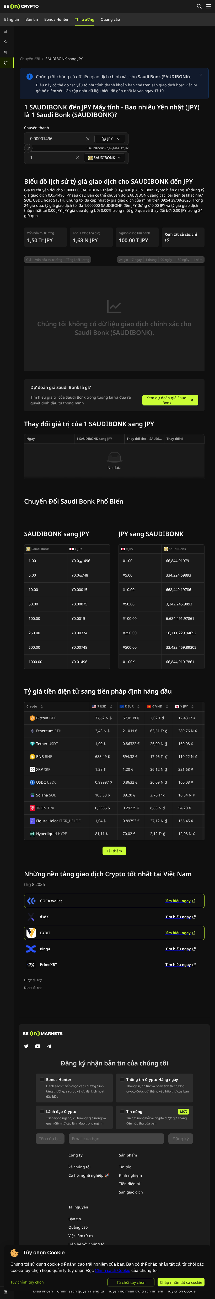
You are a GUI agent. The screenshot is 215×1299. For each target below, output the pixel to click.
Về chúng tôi (79, 1166)
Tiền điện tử (129, 1183)
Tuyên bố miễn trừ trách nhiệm (135, 1291)
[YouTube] (38, 1046)
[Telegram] (49, 1046)
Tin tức (125, 1166)
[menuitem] (7, 31)
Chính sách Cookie (112, 1270)
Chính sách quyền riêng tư (80, 1291)
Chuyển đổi (30, 58)
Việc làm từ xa (80, 1235)
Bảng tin (11, 19)
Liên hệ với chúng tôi (86, 1244)
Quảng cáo (110, 19)
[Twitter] (26, 1046)
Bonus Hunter (56, 19)
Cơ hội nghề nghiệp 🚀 (88, 1175)
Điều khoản (43, 1291)
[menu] (7, 47)
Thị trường (84, 19)
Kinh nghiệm (130, 1175)
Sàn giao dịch (131, 1192)
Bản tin (31, 19)
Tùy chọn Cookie (181, 1291)
